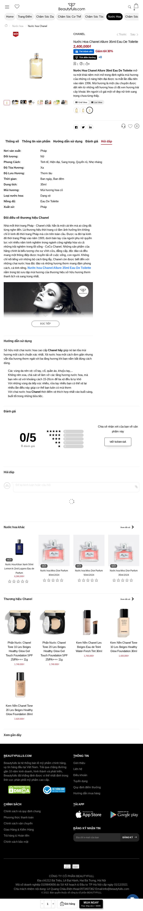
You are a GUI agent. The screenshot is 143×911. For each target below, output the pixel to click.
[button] (123, 126)
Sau (133, 34)
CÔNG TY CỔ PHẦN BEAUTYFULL (71, 876)
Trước (121, 34)
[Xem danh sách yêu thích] (130, 126)
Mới (16, 34)
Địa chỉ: (41, 880)
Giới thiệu (79, 762)
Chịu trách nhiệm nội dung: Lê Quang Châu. (40, 888)
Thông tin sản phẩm (36, 141)
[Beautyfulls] (6, 26)
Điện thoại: (73, 888)
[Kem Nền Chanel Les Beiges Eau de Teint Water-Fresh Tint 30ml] (88, 622)
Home (10, 16)
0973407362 (87, 888)
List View (98, 102)
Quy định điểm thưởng (87, 787)
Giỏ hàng (69, 903)
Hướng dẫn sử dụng (67, 141)
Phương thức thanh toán (19, 817)
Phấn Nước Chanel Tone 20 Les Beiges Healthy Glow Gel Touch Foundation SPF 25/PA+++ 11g (54, 651)
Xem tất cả (125, 527)
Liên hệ (77, 768)
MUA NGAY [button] (91, 904)
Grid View (82, 102)
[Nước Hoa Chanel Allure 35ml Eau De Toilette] (89, 110)
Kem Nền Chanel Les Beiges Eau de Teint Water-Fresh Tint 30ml (89, 647)
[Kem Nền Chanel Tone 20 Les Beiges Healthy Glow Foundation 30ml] (19, 685)
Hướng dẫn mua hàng (86, 793)
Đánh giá (91, 141)
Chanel (79, 34)
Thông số (12, 141)
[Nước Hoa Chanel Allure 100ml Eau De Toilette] (76, 110)
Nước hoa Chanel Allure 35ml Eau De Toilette (59, 267)
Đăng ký (128, 837)
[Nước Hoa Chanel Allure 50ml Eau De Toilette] (82, 110)
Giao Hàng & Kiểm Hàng (19, 829)
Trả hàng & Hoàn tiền (16, 835)
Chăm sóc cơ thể (69, 16)
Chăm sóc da (45, 16)
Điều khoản (80, 774)
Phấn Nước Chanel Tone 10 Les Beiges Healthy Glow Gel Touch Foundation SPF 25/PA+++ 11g (19, 651)
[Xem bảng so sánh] (136, 126)
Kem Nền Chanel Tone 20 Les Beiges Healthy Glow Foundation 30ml (19, 710)
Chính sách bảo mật (16, 841)
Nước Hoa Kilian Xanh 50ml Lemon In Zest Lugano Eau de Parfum (19, 568)
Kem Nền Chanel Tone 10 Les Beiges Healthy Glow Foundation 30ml (123, 647)
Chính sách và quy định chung (22, 811)
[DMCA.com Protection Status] (19, 790)
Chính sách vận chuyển (18, 823)
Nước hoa (114, 16)
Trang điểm (25, 16)
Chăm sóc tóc (94, 16)
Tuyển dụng (80, 781)
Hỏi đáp (106, 141)
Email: (99, 888)
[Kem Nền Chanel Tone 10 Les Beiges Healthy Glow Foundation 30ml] (123, 622)
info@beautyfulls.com (116, 888)
